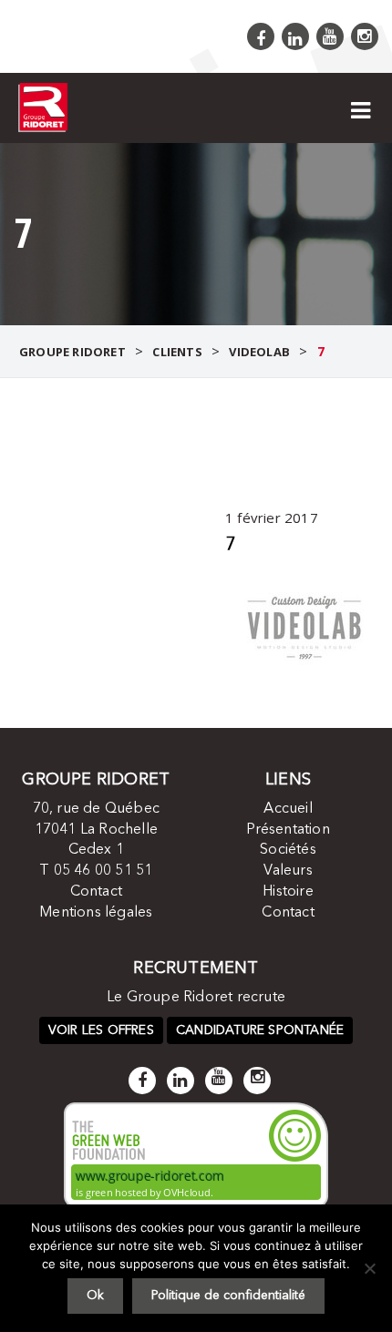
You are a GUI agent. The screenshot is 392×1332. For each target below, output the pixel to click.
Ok (95, 1295)
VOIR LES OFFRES (101, 1030)
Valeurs (287, 871)
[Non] (369, 1268)
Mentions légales (95, 913)
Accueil (287, 809)
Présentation (287, 830)
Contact (96, 892)
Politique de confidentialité (228, 1295)
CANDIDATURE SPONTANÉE (260, 1030)
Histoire (288, 892)
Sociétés (288, 850)
